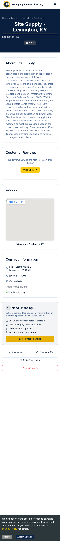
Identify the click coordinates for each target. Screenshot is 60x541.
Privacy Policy (9, 528)
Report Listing (32, 368)
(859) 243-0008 (17, 275)
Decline (6, 537)
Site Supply (39, 18)
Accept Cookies (24, 537)
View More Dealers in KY (30, 244)
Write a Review (30, 170)
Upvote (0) (17, 352)
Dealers (14, 18)
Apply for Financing (31, 339)
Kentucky (26, 18)
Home (5, 18)
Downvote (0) (46, 352)
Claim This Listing (31, 360)
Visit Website (15, 281)
